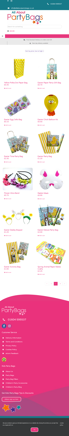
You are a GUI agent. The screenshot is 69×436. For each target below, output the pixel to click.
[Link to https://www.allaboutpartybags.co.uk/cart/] (8, 31)
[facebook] (8, 1)
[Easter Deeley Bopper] (18, 216)
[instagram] (11, 1)
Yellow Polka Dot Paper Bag (15, 83)
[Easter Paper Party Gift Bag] (51, 68)
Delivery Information (13, 338)
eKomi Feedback (12, 353)
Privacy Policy (11, 346)
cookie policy (62, 424)
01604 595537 (56, 4)
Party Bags (10, 375)
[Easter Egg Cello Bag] (18, 105)
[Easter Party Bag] (51, 142)
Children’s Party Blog (14, 387)
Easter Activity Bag (12, 267)
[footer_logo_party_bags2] (14, 307)
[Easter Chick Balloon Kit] (51, 105)
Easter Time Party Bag (13, 156)
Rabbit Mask (43, 193)
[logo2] (25, 11)
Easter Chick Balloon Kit (48, 120)
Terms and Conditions (14, 342)
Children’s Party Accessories (16, 383)
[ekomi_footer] (4, 358)
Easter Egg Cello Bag (13, 120)
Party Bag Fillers (12, 379)
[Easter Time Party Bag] (18, 142)
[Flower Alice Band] (18, 179)
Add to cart (8, 88)
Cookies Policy (11, 350)
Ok (34, 429)
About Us (9, 371)
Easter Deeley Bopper (13, 230)
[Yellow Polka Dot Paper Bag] (18, 68)
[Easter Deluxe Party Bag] (51, 216)
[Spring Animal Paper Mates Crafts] (51, 252)
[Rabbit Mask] (51, 179)
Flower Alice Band (11, 193)
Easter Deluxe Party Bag (48, 230)
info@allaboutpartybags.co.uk (22, 8)
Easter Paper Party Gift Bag (49, 83)
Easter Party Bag (45, 156)
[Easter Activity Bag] (18, 252)
